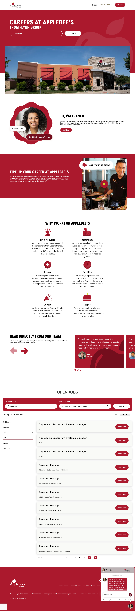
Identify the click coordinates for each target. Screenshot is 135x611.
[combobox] (85, 406)
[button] (18, 427)
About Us (86, 586)
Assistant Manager (49, 465)
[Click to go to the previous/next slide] (75, 370)
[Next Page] (89, 557)
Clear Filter (6, 448)
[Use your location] (107, 406)
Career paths (105, 5)
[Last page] (95, 557)
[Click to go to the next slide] (24, 350)
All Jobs (120, 5)
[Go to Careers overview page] (17, 5)
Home (94, 5)
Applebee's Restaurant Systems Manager (63, 424)
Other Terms (95, 586)
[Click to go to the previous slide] (13, 350)
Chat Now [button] (66, 130)
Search (73, 33)
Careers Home (63, 586)
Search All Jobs (75, 586)
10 (84, 557)
